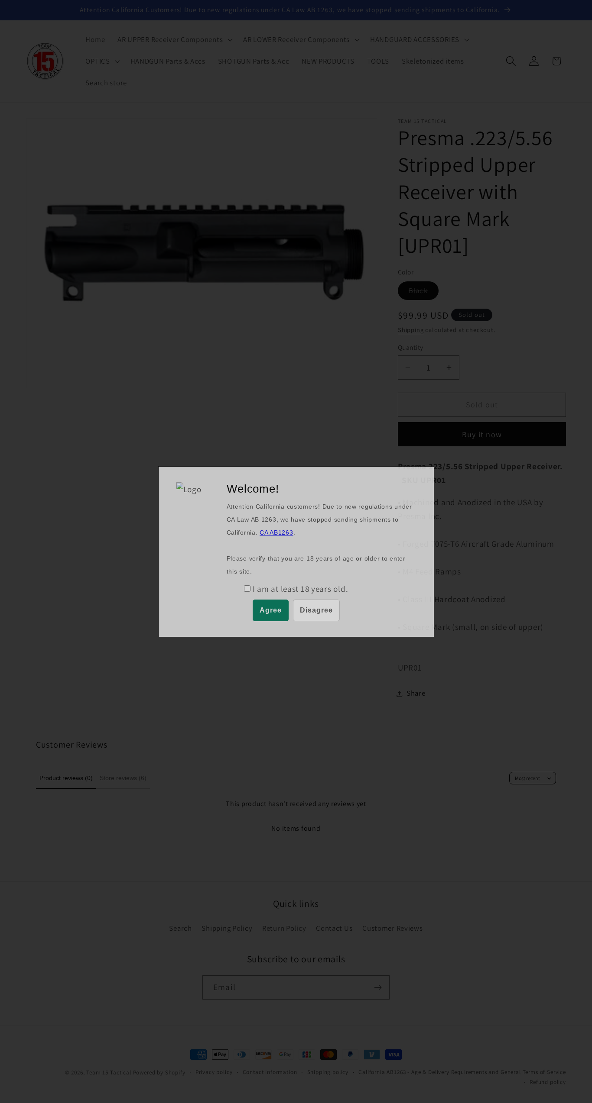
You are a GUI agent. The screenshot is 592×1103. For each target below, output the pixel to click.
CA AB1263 (276, 532)
